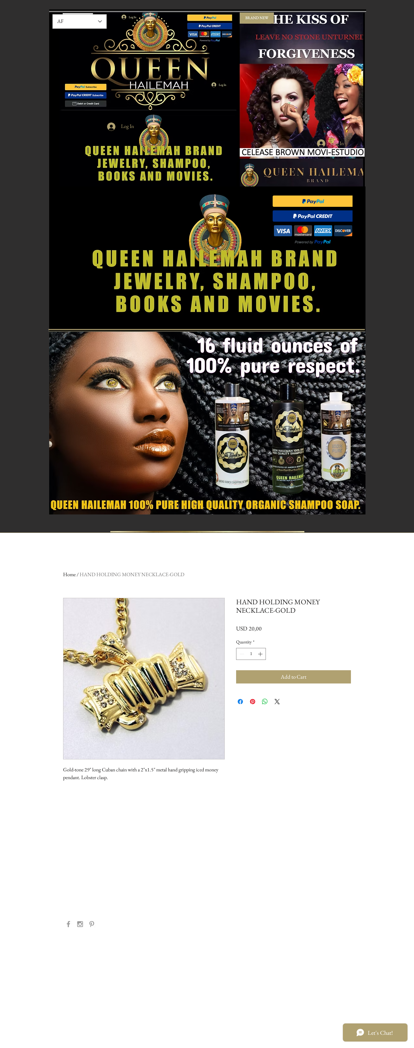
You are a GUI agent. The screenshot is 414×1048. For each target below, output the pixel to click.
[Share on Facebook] (240, 701)
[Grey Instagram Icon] (80, 924)
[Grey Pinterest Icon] (92, 924)
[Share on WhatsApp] (265, 701)
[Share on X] (277, 701)
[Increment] (261, 654)
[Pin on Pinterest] (252, 701)
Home (69, 574)
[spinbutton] (251, 654)
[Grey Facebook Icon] (68, 924)
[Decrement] (241, 654)
